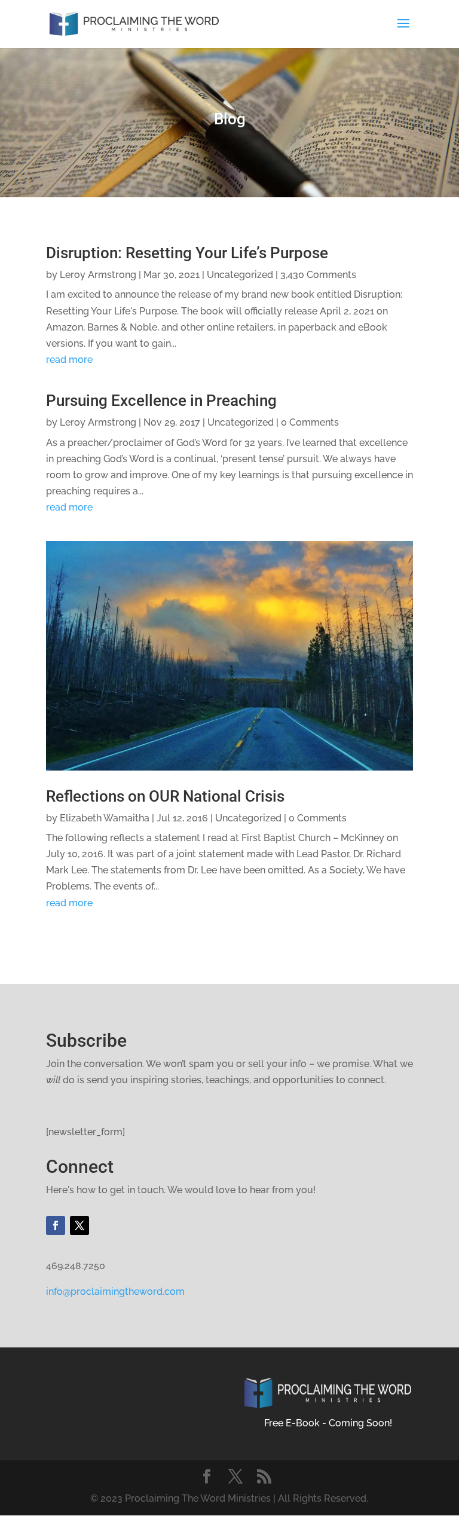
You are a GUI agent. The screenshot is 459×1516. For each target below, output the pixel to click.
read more (69, 359)
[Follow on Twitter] (79, 1225)
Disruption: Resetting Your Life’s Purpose (187, 253)
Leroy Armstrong (98, 274)
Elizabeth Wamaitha (104, 818)
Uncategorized (240, 274)
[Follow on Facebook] (55, 1225)
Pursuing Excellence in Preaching (161, 400)
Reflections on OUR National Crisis (165, 796)
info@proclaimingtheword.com (115, 1291)
